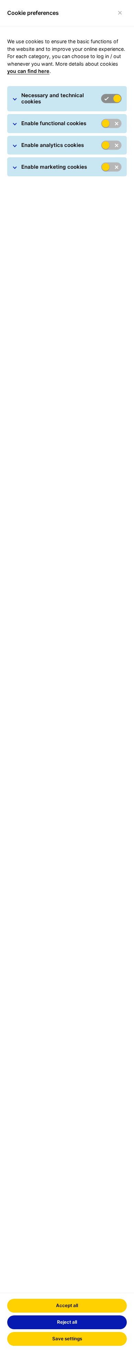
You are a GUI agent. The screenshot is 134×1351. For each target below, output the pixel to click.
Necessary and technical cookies (52, 98)
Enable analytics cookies (52, 145)
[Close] (120, 13)
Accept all (67, 1305)
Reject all (67, 1322)
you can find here (28, 71)
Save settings (67, 1338)
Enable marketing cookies (54, 167)
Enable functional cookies (53, 123)
